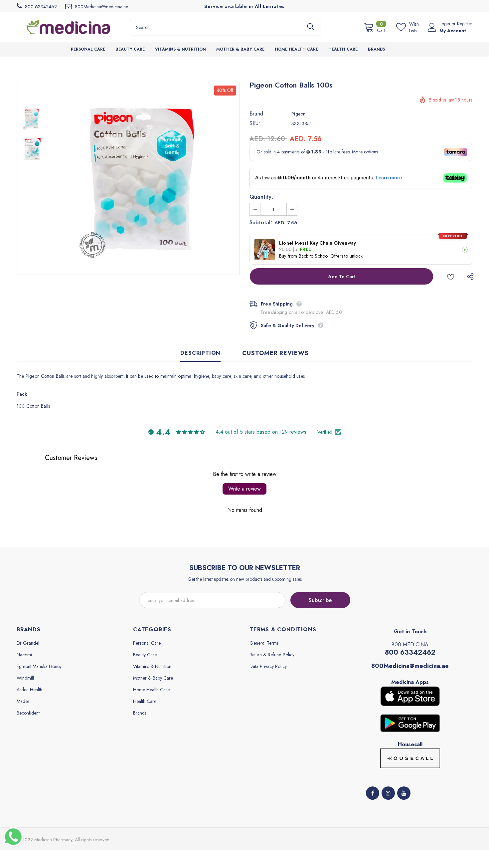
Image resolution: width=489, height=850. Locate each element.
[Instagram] (388, 793)
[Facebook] (372, 793)
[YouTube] (403, 793)
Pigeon (298, 113)
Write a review (244, 489)
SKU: (254, 123)
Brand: (257, 113)
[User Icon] (432, 27)
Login (445, 23)
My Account (452, 30)
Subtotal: (260, 222)
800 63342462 (410, 652)
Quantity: (261, 197)
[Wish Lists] (450, 276)
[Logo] (68, 27)
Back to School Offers (321, 256)
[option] (143, 178)
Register (464, 23)
